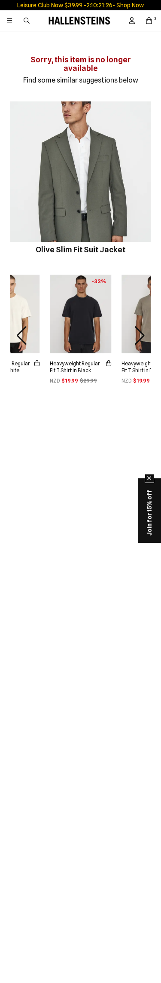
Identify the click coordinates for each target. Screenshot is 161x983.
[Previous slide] (21, 335)
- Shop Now (128, 5)
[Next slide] (139, 335)
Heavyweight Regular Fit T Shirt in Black (75, 367)
